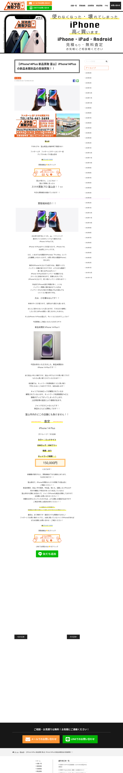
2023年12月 (89, 153)
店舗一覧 (74, 6)
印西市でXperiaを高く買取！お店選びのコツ (71, 770)
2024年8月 (88, 113)
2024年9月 (88, 108)
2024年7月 (88, 118)
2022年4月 (88, 252)
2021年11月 (89, 277)
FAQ (106, 6)
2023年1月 (88, 208)
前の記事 (21, 637)
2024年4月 (88, 133)
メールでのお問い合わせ (41, 3)
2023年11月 (89, 158)
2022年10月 (89, 223)
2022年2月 (88, 262)
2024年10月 (89, 103)
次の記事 (73, 637)
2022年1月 (88, 267)
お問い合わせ (115, 5)
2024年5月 (88, 128)
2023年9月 (88, 168)
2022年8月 (88, 232)
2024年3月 (88, 138)
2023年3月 (88, 198)
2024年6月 (88, 123)
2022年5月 (88, 247)
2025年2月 (88, 83)
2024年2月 (88, 143)
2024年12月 (89, 93)
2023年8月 (88, 173)
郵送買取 (99, 6)
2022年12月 (89, 213)
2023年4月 (88, 193)
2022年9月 (88, 228)
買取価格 (82, 6)
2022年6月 (88, 242)
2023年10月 (89, 163)
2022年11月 (89, 218)
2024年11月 (89, 98)
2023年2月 (88, 203)
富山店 (19, 78)
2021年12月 (89, 272)
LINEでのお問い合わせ (41, 8)
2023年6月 (88, 183)
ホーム (38, 761)
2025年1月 (88, 88)
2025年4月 (88, 73)
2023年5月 (88, 188)
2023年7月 (88, 178)
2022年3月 (88, 257)
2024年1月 (88, 148)
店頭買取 (91, 6)
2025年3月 (88, 78)
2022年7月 (88, 237)
